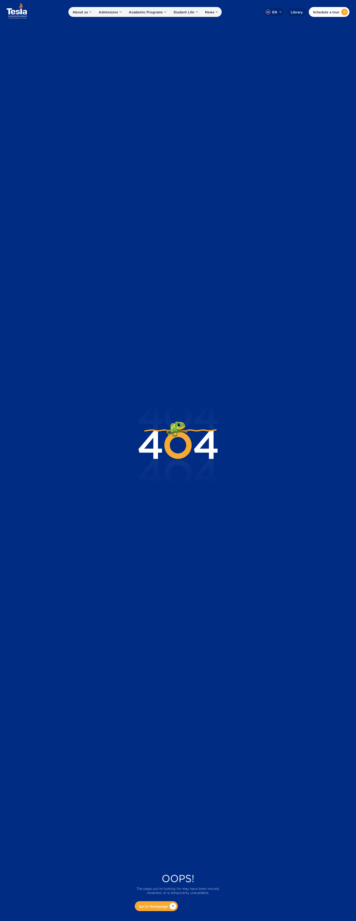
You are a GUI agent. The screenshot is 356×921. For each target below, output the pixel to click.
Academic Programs (146, 12)
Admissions (108, 12)
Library (297, 12)
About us (80, 12)
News (209, 12)
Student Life (183, 12)
